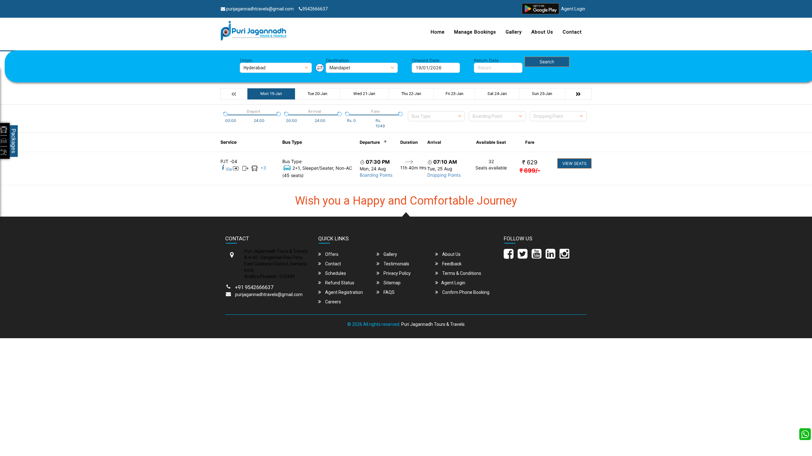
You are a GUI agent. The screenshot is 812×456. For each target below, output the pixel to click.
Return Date (486, 60)
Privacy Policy (397, 273)
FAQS (389, 292)
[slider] (224, 113)
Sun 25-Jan (542, 93)
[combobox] (436, 116)
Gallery (514, 32)
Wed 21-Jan (364, 93)
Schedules (335, 273)
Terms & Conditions (461, 273)
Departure (370, 142)
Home (438, 32)
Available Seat (491, 142)
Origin (246, 60)
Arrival (434, 142)
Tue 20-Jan (317, 93)
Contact (572, 32)
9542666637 (315, 8)
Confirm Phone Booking (465, 292)
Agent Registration (343, 292)
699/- (530, 170)
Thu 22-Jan (411, 93)
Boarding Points (376, 175)
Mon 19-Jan (271, 93)
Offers (331, 254)
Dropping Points (444, 175)
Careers (332, 301)
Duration (409, 142)
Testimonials (396, 263)
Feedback (451, 263)
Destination (337, 60)
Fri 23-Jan (454, 93)
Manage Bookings (475, 32)
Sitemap (392, 282)
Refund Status (339, 282)
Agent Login (573, 8)
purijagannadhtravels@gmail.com (259, 8)
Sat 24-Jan (497, 93)
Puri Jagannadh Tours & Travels (433, 324)
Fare (529, 142)
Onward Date (425, 60)
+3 (263, 167)
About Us (542, 32)
